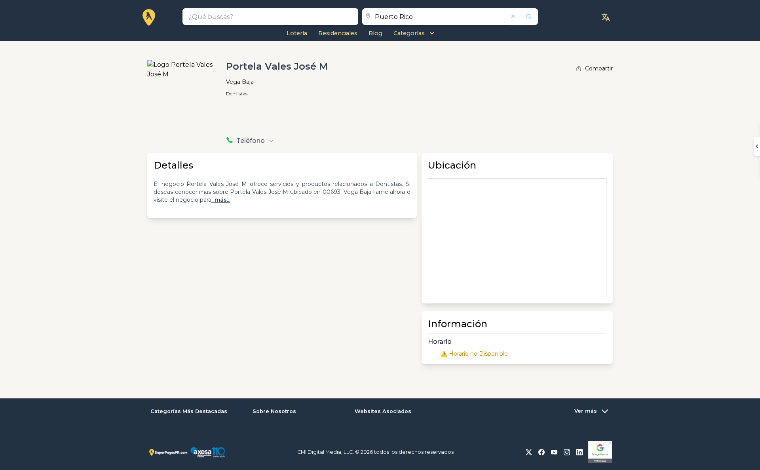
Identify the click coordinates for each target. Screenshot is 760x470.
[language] (605, 17)
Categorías (409, 33)
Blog (375, 33)
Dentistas (236, 94)
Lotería (297, 33)
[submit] (523, 16)
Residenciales (337, 33)
